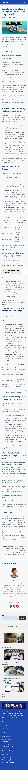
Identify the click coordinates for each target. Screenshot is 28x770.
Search (22, 618)
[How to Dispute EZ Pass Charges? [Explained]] (14, 654)
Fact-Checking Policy (7, 760)
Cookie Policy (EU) (7, 739)
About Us (4, 726)
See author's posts (14, 602)
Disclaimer (5, 741)
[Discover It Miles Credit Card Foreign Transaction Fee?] (14, 671)
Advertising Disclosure (8, 762)
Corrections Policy (7, 757)
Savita (14, 581)
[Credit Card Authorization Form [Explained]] (14, 687)
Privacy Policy (6, 736)
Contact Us (5, 728)
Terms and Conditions (8, 746)
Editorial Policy (6, 755)
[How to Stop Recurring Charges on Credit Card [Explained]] (14, 638)
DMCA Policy (5, 744)
